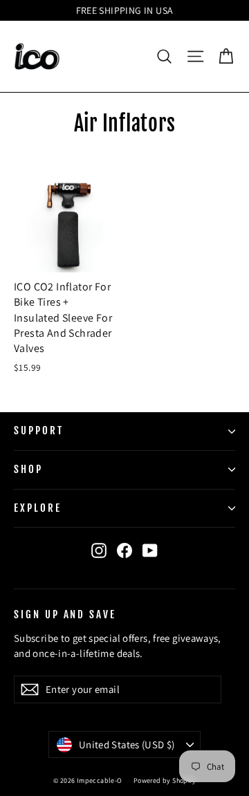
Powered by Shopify (164, 780)
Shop (28, 469)
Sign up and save (65, 614)
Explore (38, 508)
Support (39, 430)
